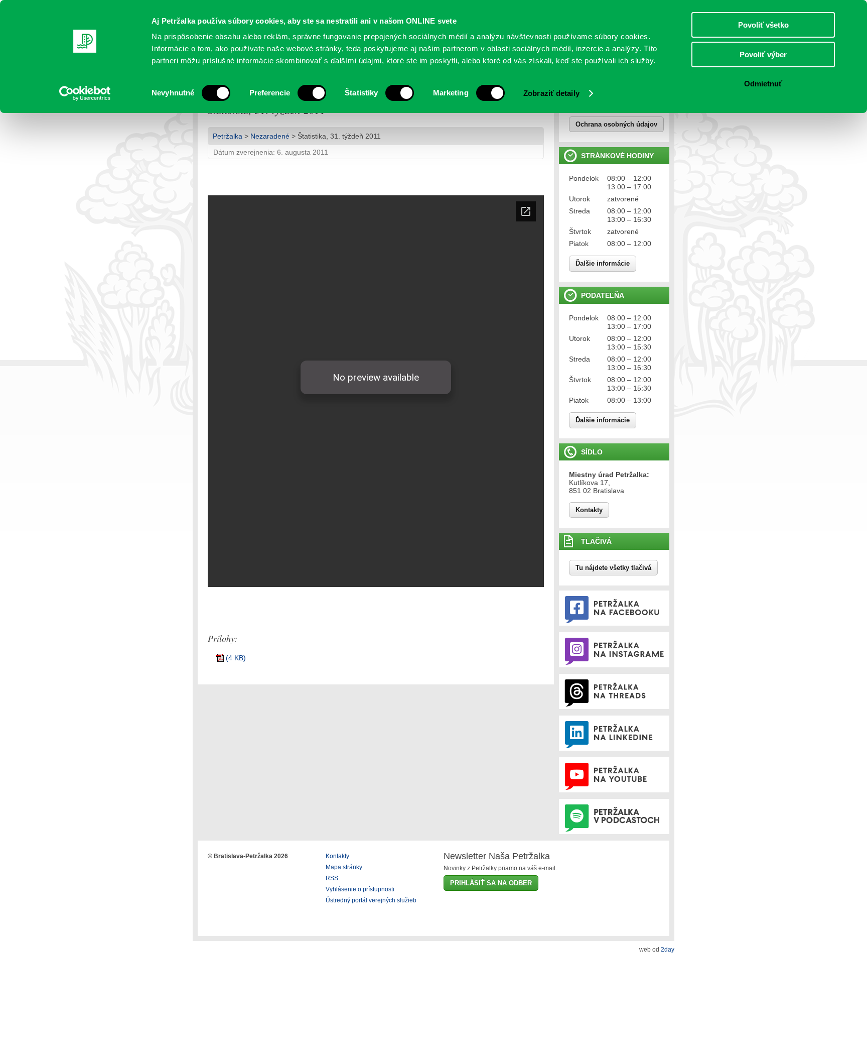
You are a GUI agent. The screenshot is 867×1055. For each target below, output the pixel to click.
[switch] (312, 93)
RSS (332, 878)
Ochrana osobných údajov (616, 124)
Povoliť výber (763, 54)
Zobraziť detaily (551, 93)
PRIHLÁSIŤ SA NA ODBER (491, 883)
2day (667, 949)
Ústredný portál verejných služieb (371, 900)
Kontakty (589, 510)
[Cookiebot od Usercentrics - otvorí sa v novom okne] (85, 93)
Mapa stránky (344, 867)
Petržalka (227, 136)
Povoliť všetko (763, 25)
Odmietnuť (763, 83)
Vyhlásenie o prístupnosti (360, 889)
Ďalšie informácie (602, 263)
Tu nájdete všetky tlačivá (613, 567)
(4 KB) (236, 658)
